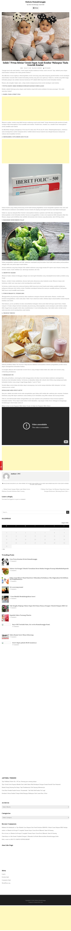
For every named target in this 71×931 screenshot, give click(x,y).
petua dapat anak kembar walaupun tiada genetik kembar (54, 483)
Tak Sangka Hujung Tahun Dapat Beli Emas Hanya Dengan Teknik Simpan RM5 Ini (38, 606)
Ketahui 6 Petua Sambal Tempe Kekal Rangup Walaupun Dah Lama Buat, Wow (24, 793)
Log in (3, 874)
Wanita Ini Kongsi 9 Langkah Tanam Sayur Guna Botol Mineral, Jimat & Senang (30, 830)
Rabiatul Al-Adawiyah (8, 827)
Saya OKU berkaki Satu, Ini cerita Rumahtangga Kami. (31, 624)
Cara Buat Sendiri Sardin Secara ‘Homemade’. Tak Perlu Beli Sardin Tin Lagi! (23, 790)
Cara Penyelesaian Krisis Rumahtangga (23, 559)
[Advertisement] (35, 108)
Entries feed (5, 877)
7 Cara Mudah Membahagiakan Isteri (22, 596)
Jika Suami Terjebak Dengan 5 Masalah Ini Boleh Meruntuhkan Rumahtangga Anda (34, 836)
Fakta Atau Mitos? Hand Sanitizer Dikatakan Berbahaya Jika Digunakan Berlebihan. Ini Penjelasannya (39, 578)
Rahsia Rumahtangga (35, 2)
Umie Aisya (5, 836)
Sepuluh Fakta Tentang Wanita (20, 615)
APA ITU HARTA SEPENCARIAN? (20, 839)
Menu (36, 8)
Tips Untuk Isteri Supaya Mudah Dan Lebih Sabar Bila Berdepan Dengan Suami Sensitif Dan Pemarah (31, 784)
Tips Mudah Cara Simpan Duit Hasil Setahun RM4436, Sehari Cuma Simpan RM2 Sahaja (41, 827)
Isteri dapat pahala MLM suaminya (24, 643)
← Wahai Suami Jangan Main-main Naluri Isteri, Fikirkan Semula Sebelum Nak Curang (16, 490)
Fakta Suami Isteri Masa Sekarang (21, 635)
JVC (22, 68)
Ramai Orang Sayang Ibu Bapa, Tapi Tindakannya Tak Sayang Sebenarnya (23, 787)
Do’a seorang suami (16, 587)
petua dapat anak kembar (32, 483)
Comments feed (6, 880)
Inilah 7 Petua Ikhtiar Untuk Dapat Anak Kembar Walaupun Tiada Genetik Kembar (35, 63)
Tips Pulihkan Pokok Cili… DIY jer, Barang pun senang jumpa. (19, 782)
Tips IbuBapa (47, 68)
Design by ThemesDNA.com (35, 902)
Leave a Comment (38, 68)
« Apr (3, 549)
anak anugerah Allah (12, 483)
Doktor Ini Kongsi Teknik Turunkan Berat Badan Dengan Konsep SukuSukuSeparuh (39, 568)
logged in (11, 499)
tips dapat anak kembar (35, 484)
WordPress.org (6, 883)
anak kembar (22, 483)
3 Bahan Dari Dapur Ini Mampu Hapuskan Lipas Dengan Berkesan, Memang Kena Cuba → (55, 490)
